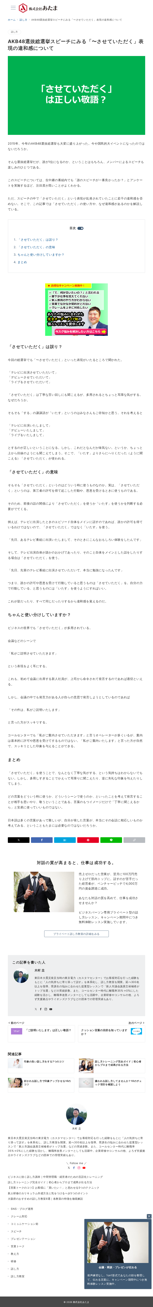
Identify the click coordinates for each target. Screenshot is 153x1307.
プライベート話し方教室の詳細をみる (76, 933)
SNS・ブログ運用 (22, 1208)
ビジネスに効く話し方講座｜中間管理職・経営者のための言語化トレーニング (55, 1176)
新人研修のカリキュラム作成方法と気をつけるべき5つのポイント (48, 1193)
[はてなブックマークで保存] (65, 840)
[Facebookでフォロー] (40, 1009)
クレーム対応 (19, 1216)
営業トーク (18, 1246)
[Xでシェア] (18, 840)
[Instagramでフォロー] (45, 1009)
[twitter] (69, 1168)
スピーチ (16, 1231)
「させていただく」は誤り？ (38, 239)
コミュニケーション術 (24, 1223)
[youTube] (84, 1168)
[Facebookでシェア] (42, 840)
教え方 (15, 1253)
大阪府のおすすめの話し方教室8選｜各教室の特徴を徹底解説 (45, 1198)
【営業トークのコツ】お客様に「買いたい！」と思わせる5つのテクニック (53, 1187)
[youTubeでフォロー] (50, 1009)
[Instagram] (79, 1168)
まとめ (22, 262)
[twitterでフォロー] (36, 1009)
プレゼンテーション (23, 1238)
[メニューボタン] (13, 8)
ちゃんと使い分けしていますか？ (41, 254)
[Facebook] (74, 1168)
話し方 (14, 32)
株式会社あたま (81, 1302)
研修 (13, 1261)
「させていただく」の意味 (36, 247)
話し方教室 (18, 1276)
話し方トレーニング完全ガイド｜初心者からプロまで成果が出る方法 (50, 1182)
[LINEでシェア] (111, 840)
